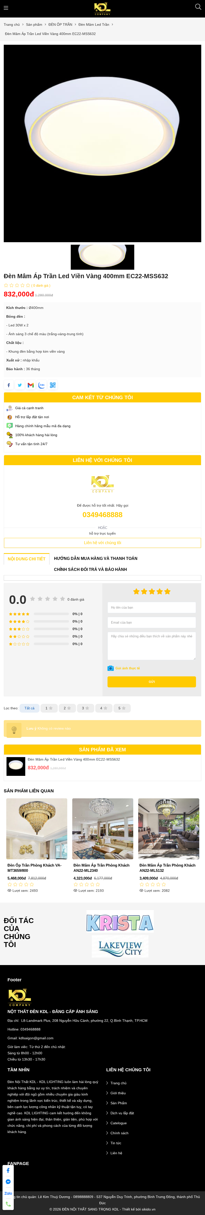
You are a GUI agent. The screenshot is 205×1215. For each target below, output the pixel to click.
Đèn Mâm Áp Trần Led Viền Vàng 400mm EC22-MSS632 (74, 759)
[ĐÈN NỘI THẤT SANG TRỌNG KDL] (102, 8)
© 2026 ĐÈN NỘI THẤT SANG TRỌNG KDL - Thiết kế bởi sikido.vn (103, 1209)
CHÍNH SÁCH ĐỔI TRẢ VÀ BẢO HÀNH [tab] (90, 569)
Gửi (152, 682)
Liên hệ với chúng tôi (102, 543)
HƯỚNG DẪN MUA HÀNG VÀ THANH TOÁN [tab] (96, 558)
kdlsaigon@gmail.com (36, 1038)
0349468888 (102, 515)
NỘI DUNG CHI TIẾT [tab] (27, 559)
